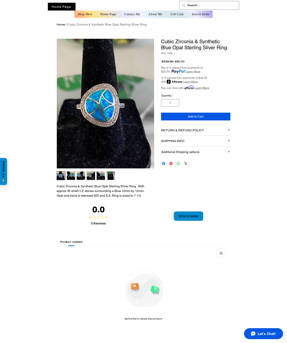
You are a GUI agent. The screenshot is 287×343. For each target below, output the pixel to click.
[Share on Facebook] (163, 163)
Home (61, 24)
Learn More (193, 71)
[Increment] (176, 102)
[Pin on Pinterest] (171, 163)
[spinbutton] (170, 102)
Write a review (188, 216)
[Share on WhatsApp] (178, 163)
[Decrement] (164, 102)
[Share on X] (186, 163)
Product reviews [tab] (71, 242)
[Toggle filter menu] (221, 253)
